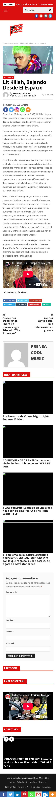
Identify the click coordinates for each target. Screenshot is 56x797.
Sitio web (10, 643)
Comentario (12, 592)
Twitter (23, 301)
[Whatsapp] (22, 109)
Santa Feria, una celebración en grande (43, 324)
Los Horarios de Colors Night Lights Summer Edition (26, 418)
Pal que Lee (35, 787)
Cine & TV (23, 787)
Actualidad (22, 782)
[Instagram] (16, 109)
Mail (48, 305)
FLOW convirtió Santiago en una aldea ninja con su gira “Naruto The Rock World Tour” (27, 510)
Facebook (10, 301)
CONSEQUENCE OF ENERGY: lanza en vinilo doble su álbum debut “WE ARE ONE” (26, 463)
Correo (9, 631)
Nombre (10, 620)
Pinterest (35, 305)
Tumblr (22, 305)
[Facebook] (5, 109)
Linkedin (10, 305)
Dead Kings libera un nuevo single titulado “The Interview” (11, 326)
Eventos (12, 43)
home (12, 782)
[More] (28, 109)
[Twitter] (11, 109)
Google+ (37, 301)
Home (5, 43)
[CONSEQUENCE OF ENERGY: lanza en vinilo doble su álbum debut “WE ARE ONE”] (28, 441)
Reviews (42, 782)
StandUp (47, 787)
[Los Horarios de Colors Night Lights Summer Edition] (28, 397)
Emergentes (10, 787)
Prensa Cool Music (22, 93)
